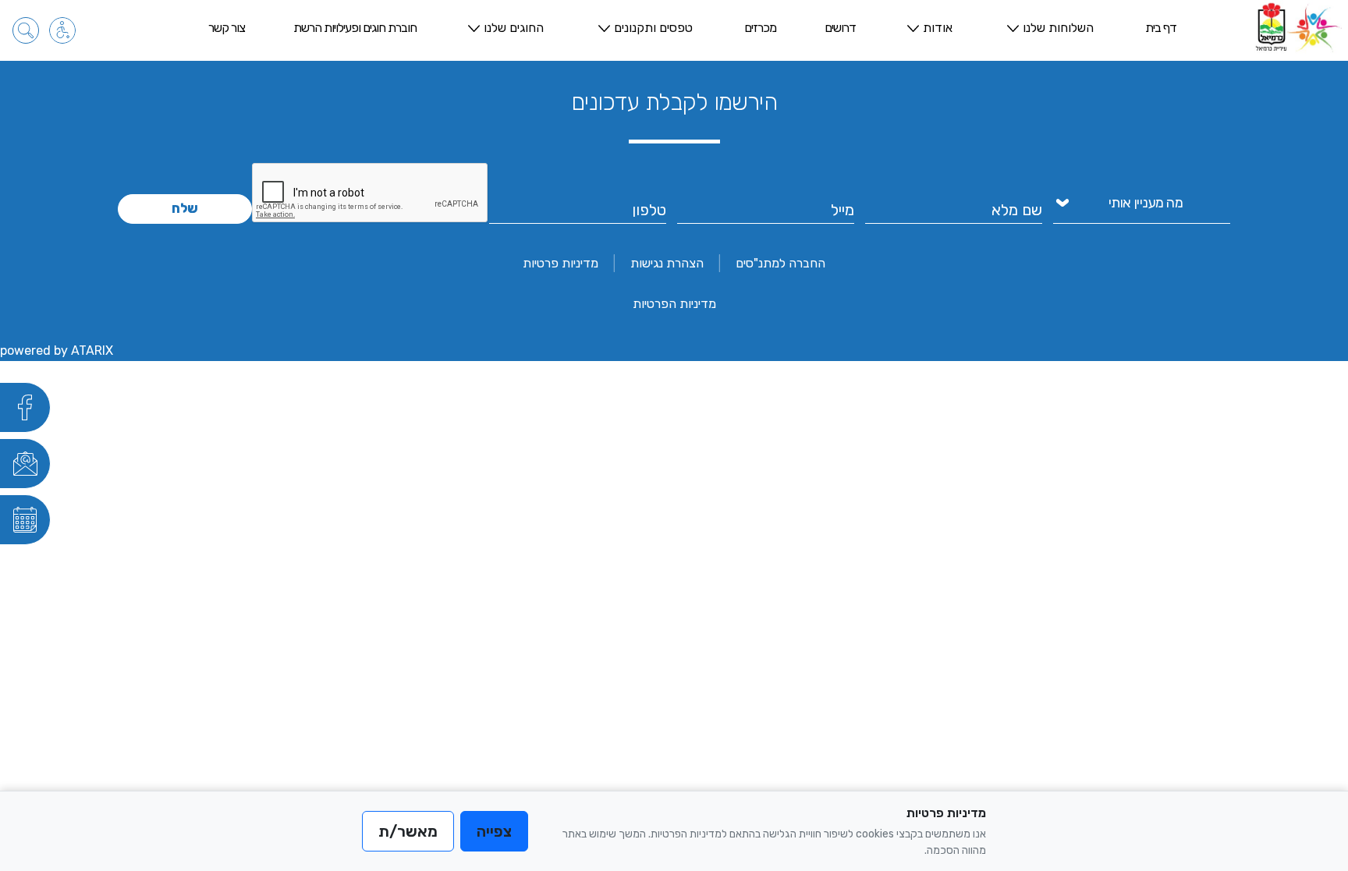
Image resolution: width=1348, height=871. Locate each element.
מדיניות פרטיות (560, 263)
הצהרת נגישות (667, 263)
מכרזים (760, 27)
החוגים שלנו (514, 27)
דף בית (1160, 27)
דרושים (840, 27)
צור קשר (226, 27)
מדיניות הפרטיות (674, 303)
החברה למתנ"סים (780, 263)
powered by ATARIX (56, 350)
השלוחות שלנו (1058, 27)
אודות (937, 27)
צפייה (494, 831)
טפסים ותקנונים (653, 27)
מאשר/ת (408, 831)
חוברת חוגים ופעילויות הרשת (355, 27)
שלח (185, 208)
